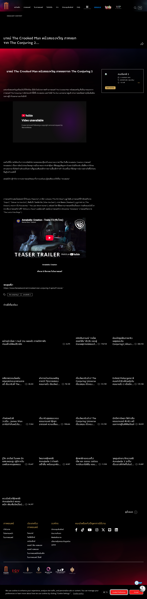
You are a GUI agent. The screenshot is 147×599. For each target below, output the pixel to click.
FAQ (78, 7)
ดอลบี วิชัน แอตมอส (34, 545)
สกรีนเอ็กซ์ (31, 541)
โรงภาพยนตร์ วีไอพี (34, 557)
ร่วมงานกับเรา (56, 533)
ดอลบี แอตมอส (33, 549)
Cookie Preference (119, 592)
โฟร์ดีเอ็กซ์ (31, 537)
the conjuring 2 (14, 295)
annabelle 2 (27, 295)
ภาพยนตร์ (27, 7)
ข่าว (57, 7)
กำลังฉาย (6, 529)
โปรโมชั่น (49, 7)
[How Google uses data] (84, 593)
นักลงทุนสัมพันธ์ (67, 7)
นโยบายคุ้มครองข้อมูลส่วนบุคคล (60, 543)
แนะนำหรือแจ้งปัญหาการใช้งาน (90, 523)
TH (107, 592)
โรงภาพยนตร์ (38, 7)
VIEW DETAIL (110, 88)
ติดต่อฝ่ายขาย (56, 537)
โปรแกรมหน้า (8, 533)
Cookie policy (78, 593)
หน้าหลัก (17, 7)
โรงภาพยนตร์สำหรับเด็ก (36, 553)
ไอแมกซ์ (30, 533)
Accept (136, 592)
